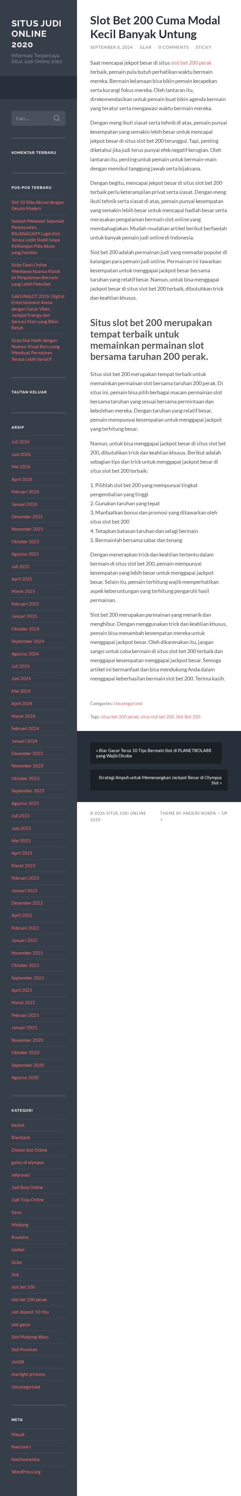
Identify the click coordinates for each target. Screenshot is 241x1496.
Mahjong (20, 1224)
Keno (16, 1212)
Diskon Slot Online (29, 1150)
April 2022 (21, 915)
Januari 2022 (24, 940)
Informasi (20, 1175)
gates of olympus (27, 1162)
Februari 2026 (25, 491)
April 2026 (21, 479)
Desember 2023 (27, 753)
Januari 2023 (24, 890)
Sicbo (16, 1262)
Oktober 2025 (25, 541)
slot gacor (21, 1324)
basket (18, 1125)
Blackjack (20, 1137)
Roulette (20, 1237)
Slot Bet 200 (188, 716)
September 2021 (27, 977)
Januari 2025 (24, 616)
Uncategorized (25, 1386)
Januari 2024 (24, 741)
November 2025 (27, 528)
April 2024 (21, 703)
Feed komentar (25, 1459)
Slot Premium (24, 1349)
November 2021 (27, 952)
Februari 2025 (25, 603)
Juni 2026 (21, 454)
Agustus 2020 (25, 1077)
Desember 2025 (27, 516)
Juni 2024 (21, 678)
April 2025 (21, 578)
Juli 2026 (20, 441)
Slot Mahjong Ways (30, 1336)
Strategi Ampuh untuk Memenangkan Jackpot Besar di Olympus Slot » (160, 780)
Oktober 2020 (25, 1052)
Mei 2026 (21, 466)
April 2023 (21, 853)
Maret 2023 (23, 865)
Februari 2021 (25, 1015)
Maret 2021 (23, 1002)
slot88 (17, 1361)
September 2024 (27, 641)
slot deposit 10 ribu (30, 1311)
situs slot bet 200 (157, 716)
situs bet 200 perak (120, 716)
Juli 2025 (20, 566)
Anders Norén (199, 813)
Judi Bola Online (27, 1187)
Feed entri (21, 1446)
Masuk (18, 1434)
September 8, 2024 (111, 47)
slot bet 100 (23, 1286)
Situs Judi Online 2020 (36, 33)
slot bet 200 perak (29, 1299)
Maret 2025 (23, 591)
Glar (146, 47)
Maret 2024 (23, 716)
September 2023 (27, 790)
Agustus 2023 (25, 803)
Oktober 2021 (25, 965)
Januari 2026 (24, 504)
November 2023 (27, 765)
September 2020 (27, 1065)
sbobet (18, 1249)
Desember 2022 (27, 902)
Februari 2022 (25, 927)
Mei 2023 (21, 840)
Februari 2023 (25, 878)
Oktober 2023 (25, 778)
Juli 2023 (20, 815)
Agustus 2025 (25, 553)
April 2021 (21, 990)
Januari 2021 (24, 1027)
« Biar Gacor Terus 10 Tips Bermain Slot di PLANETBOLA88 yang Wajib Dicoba (153, 753)
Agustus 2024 (25, 653)
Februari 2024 (25, 728)
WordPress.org (26, 1471)
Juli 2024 (20, 666)
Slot (15, 1274)
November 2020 (27, 1040)
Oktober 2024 (25, 628)
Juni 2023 (21, 828)
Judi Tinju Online (27, 1199)
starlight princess (28, 1374)
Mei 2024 (21, 691)
